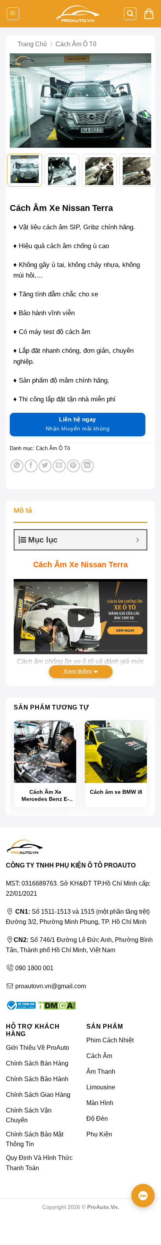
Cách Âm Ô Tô (76, 44)
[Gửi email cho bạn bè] (59, 465)
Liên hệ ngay (77, 424)
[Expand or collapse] (138, 540)
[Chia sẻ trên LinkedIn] (87, 465)
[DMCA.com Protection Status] (56, 1004)
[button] (13, 13)
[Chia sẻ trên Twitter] (45, 465)
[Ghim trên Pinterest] (73, 465)
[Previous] (19, 101)
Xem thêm (77, 671)
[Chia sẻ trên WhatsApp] (17, 465)
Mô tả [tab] (23, 510)
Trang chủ (32, 44)
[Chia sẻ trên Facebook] (31, 465)
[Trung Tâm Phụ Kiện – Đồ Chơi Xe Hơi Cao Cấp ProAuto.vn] (77, 13)
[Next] (141, 101)
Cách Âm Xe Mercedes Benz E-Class (45, 795)
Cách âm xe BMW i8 (116, 792)
